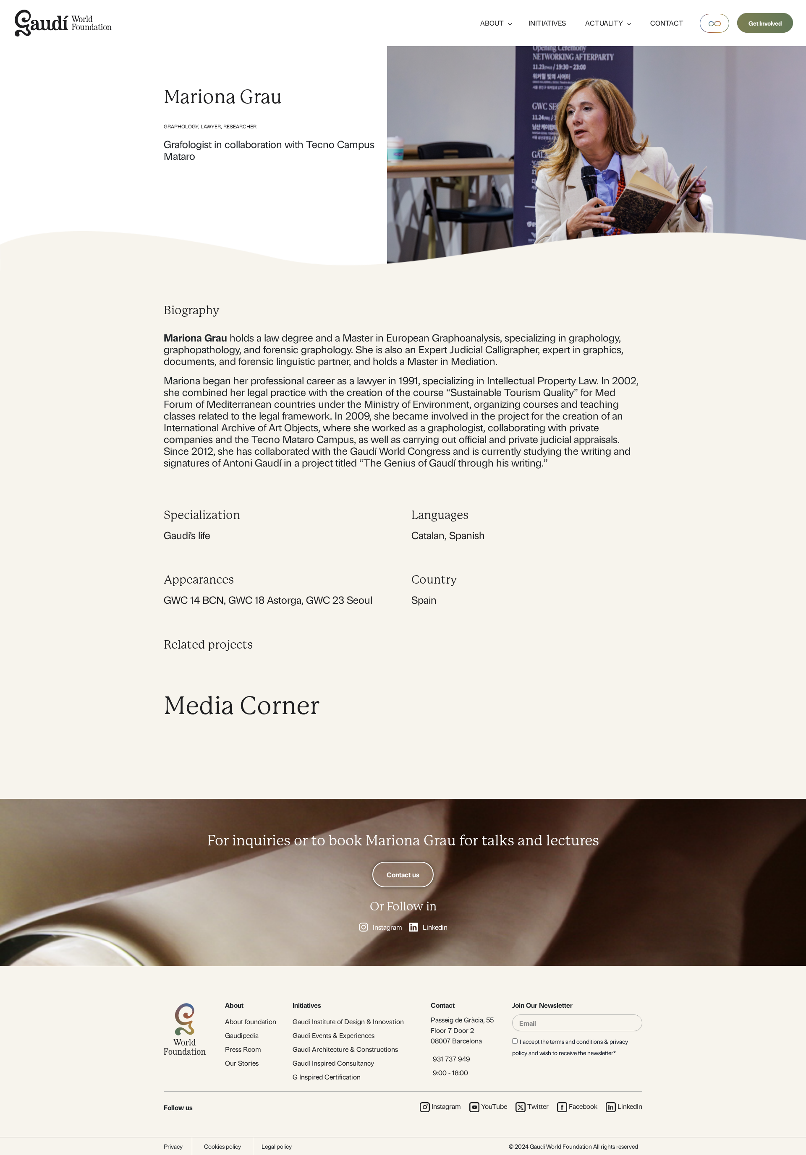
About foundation (250, 1021)
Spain (424, 599)
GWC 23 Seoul (339, 599)
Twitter (538, 1106)
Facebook (583, 1106)
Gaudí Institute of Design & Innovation (348, 1021)
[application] (508, 22)
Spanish (467, 535)
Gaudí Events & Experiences (333, 1035)
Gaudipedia (242, 1035)
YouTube (494, 1106)
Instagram (446, 1106)
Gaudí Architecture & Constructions (345, 1049)
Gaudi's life (187, 535)
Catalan (428, 535)
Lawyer (211, 126)
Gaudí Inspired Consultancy (333, 1063)
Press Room (243, 1049)
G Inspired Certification (327, 1076)
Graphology (181, 126)
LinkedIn (630, 1106)
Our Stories (242, 1063)
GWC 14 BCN (194, 599)
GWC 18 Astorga (264, 599)
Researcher (239, 126)
